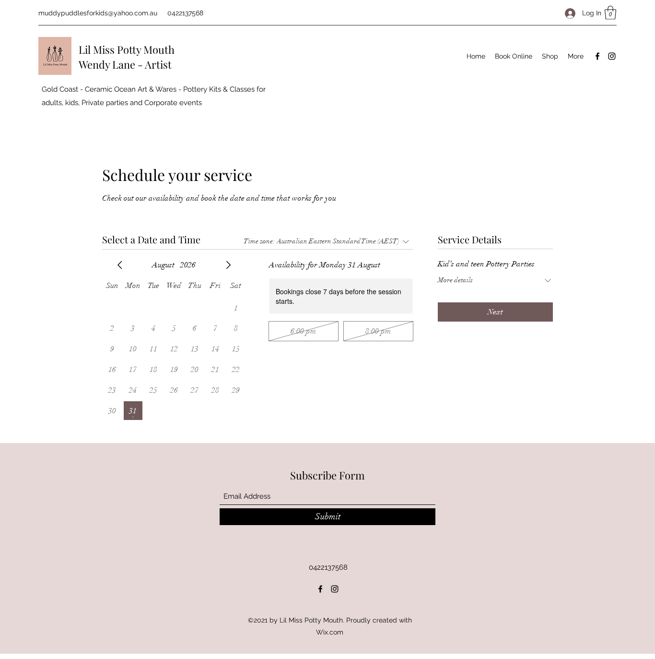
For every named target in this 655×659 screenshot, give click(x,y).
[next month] (228, 265)
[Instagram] (612, 56)
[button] (610, 13)
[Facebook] (597, 56)
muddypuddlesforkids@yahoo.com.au (97, 13)
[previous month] (120, 265)
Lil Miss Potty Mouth (127, 49)
